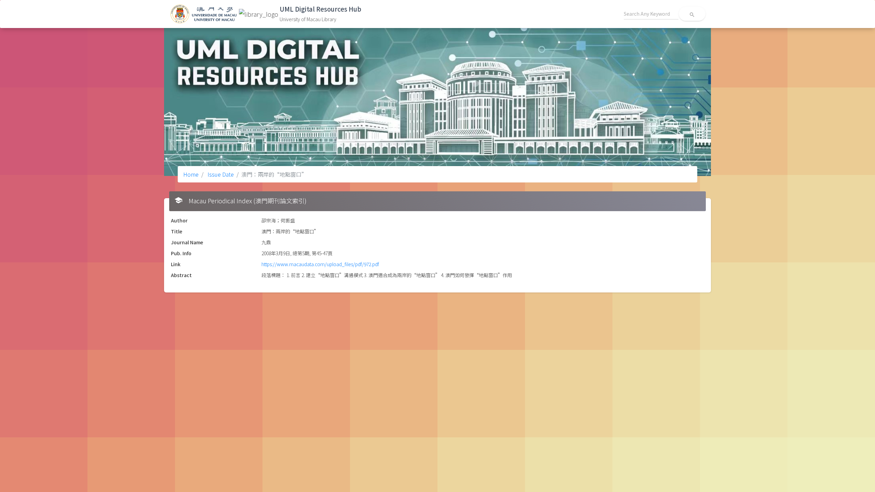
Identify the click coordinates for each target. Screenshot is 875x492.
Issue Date (220, 174)
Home (191, 174)
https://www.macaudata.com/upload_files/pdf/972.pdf (320, 264)
